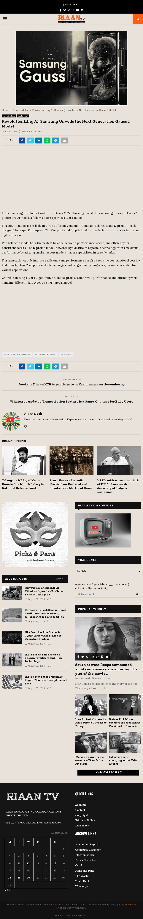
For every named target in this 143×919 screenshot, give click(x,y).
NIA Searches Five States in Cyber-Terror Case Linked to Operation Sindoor (43, 636)
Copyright (81, 815)
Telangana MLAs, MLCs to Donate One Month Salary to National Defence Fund (23, 484)
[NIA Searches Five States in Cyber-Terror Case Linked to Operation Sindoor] (12, 637)
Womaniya (81, 886)
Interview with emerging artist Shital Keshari (124, 760)
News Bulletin (9, 116)
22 (54, 870)
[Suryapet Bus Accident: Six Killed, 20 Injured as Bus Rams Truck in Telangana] (12, 593)
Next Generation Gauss (17, 354)
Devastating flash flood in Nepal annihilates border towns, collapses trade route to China (45, 613)
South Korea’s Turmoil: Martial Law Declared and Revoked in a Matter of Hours (71, 484)
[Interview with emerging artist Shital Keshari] (125, 742)
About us (80, 804)
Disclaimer (82, 825)
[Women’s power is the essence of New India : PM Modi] (91, 742)
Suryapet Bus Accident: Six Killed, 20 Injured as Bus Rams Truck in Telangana (44, 591)
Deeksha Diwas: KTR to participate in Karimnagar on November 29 (72, 384)
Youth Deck (82, 881)
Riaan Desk (11, 131)
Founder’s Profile (76, 915)
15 (55, 863)
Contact (80, 810)
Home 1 (59, 915)
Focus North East (86, 860)
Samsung (66, 354)
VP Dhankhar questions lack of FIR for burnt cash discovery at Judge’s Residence (118, 486)
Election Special (85, 855)
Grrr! (78, 865)
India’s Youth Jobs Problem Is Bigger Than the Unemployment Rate (46, 680)
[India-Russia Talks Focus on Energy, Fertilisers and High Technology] (12, 659)
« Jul (7, 890)
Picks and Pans (84, 870)
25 (19, 877)
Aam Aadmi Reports (87, 844)
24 (9, 877)
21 (46, 870)
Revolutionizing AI (45, 354)
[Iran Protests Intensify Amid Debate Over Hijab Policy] (91, 705)
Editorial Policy (85, 820)
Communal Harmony (88, 849)
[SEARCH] (137, 594)
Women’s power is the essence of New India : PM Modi (89, 760)
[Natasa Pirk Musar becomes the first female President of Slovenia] (125, 705)
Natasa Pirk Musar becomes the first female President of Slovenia (125, 723)
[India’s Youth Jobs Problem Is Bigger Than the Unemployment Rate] (12, 682)
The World (82, 876)
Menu (57, 578)
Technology (23, 116)
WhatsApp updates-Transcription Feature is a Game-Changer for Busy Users (71, 401)
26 (28, 877)
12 (28, 863)
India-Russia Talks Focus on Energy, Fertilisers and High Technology (43, 658)
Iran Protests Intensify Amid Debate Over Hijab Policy (91, 723)
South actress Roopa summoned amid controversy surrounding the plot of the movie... (106, 669)
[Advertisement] (71, 180)
